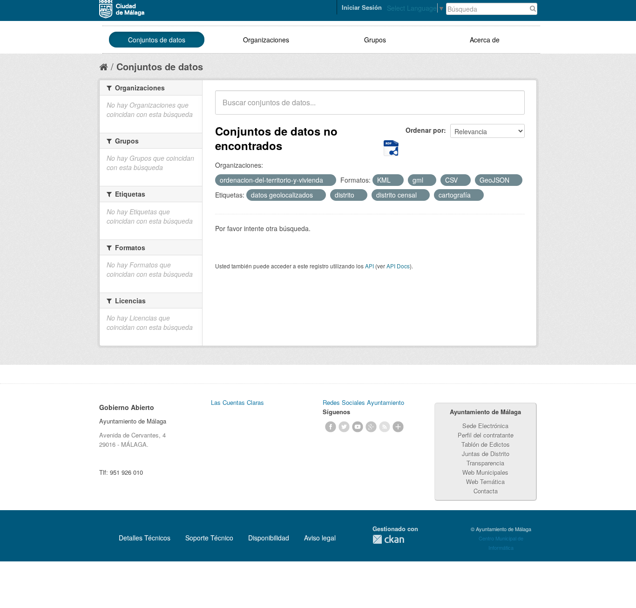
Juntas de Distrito (485, 453)
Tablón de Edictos (485, 444)
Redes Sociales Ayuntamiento (363, 402)
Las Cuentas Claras (237, 402)
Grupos (375, 39)
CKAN (388, 539)
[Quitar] (328, 180)
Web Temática (485, 481)
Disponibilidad (268, 537)
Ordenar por (425, 130)
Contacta (486, 490)
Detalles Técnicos (144, 537)
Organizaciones (266, 39)
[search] (511, 108)
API (369, 266)
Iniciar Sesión (362, 7)
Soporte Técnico (209, 537)
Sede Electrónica (485, 425)
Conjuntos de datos (156, 39)
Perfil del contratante (486, 434)
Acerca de (485, 39)
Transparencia (485, 462)
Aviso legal (320, 537)
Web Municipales (485, 472)
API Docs (398, 266)
